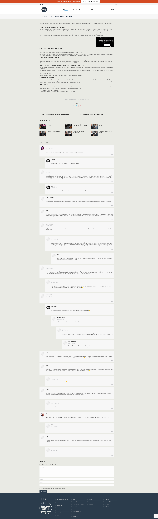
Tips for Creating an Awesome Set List (105, 124)
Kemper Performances (77, 511)
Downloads (107, 504)
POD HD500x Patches (77, 514)
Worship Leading (73, 99)
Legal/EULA (91, 504)
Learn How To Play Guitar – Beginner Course (62, 502)
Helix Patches (75, 506)
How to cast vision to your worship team (78, 132)
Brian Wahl (54, 306)
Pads (74, 499)
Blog (69, 99)
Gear (58, 515)
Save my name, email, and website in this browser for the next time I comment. (53, 488)
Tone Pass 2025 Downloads (110, 501)
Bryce (47, 436)
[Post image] (43, 126)
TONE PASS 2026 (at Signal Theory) (90, 1)
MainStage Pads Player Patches (78, 504)
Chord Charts (75, 516)
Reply (112, 154)
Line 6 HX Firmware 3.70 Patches (54, 124)
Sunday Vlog (59, 512)
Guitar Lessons (60, 507)
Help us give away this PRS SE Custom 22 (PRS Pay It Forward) (80, 124)
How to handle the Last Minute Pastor (105, 132)
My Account (107, 499)
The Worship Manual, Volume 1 (62, 499)
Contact (90, 499)
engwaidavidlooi (61, 317)
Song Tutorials (59, 505)
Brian (58, 254)
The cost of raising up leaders (54, 131)
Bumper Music (75, 501)
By (78, 99)
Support (90, 501)
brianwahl (53, 159)
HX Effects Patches (76, 509)
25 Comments (87, 99)
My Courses (107, 506)
